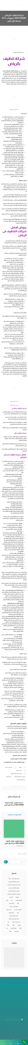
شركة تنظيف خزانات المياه (14, 918)
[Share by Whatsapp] (9, 788)
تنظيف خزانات (11, 903)
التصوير (17, 897)
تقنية (18, 903)
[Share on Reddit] (17, 788)
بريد (12, 900)
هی (7, 928)
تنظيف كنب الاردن (18, 909)
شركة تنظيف (8, 776)
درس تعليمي (8, 909)
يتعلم (10, 931)
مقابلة (8, 925)
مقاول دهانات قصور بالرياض (18, 758)
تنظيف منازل (14, 1006)
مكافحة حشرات (14, 1008)
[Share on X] (22, 788)
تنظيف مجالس (14, 1011)
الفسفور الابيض (19, 900)
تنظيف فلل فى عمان (14, 906)
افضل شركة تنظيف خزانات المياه (13, 894)
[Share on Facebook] (24, 788)
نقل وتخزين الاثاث (14, 1009)
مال (8, 922)
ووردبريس (16, 931)
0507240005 (13, 991)
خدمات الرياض (19, 770)
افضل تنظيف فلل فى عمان (14, 887)
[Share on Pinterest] (19, 788)
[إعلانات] (14, 957)
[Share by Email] (4, 788)
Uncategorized (19, 845)
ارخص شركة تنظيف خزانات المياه (13, 884)
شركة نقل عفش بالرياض (20, 755)
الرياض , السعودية (13, 992)
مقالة (20, 928)
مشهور (19, 925)
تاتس (7, 900)
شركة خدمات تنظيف (16, 922)
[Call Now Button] (24, 1042)
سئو (18, 912)
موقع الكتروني (13, 928)
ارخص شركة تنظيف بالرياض (16, 773)
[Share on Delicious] (14, 788)
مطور (13, 925)
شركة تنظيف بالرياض (21, 779)
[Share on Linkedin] (11, 788)
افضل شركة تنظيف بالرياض (19, 776)
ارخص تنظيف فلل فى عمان (13, 878)
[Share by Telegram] (6, 788)
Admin (20, 767)
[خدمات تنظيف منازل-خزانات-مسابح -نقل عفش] (22, 5)
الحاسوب (11, 897)
